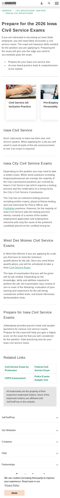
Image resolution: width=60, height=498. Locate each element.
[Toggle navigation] (56, 3)
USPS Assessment (15, 378)
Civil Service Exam (19, 267)
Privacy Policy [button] (12, 485)
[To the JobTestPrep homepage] (9, 3)
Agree (14, 493)
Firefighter (9, 208)
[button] (41, 3)
